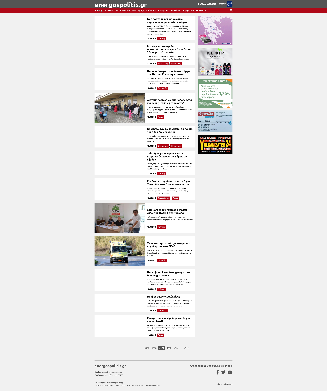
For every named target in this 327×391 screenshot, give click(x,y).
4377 (146, 348)
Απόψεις (150, 10)
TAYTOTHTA (99, 385)
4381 (176, 348)
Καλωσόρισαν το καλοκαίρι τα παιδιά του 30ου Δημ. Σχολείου (169, 130)
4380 (169, 348)
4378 (154, 348)
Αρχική (98, 10)
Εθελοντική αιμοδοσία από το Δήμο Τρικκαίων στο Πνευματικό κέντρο (168, 183)
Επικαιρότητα (122, 10)
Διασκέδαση (163, 64)
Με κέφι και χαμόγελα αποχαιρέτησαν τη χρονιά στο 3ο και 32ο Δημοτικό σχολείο (169, 49)
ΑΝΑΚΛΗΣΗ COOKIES (152, 385)
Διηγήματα (188, 10)
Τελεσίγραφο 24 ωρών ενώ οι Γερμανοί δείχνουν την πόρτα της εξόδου (167, 156)
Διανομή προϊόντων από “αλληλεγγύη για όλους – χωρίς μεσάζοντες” (169, 101)
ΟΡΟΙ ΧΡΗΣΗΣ (121, 385)
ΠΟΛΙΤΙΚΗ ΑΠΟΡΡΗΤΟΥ (135, 385)
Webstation (227, 384)
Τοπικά (160, 117)
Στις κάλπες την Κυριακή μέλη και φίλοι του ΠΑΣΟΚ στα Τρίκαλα (167, 211)
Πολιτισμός (137, 10)
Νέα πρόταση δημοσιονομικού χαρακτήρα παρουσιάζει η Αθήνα (167, 20)
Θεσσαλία (162, 260)
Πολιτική (108, 10)
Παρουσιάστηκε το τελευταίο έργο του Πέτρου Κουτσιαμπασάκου (168, 73)
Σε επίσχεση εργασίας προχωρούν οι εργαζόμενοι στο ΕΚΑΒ (169, 245)
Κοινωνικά (201, 10)
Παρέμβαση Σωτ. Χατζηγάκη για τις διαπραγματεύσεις (168, 274)
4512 (186, 348)
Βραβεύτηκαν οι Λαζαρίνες (163, 296)
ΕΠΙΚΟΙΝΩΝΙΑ (109, 385)
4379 (161, 348)
